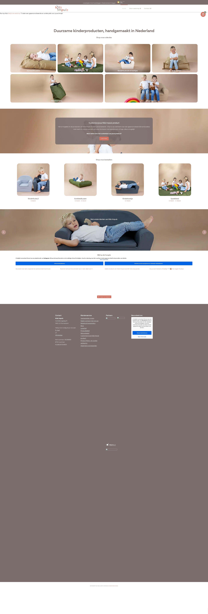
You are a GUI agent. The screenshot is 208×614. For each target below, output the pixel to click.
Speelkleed (175, 198)
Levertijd (83, 328)
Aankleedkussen (80, 198)
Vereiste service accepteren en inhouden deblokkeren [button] (148, 263)
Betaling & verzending (88, 323)
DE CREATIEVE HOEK (112, 585)
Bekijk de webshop (14, 13)
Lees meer (104, 138)
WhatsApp (58, 335)
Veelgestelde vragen (87, 318)
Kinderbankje (128, 198)
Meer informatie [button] (104, 259)
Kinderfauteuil (33, 198)
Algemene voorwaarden (89, 346)
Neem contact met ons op (89, 321)
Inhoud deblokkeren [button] (59, 263)
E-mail (57, 330)
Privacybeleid (85, 331)
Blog (82, 326)
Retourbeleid (85, 333)
